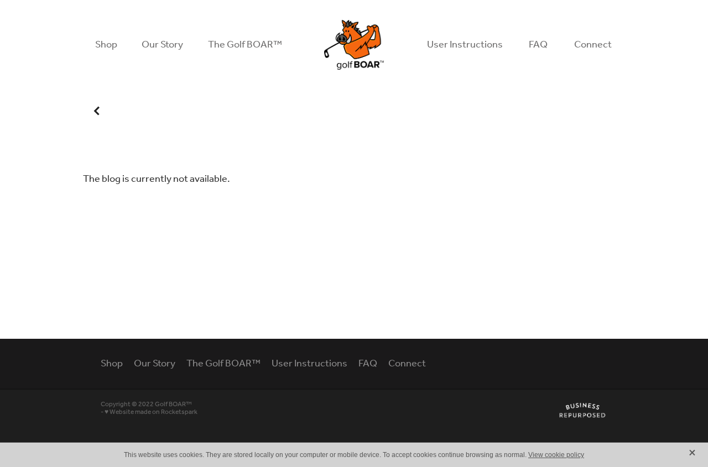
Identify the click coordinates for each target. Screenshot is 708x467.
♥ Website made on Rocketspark (151, 412)
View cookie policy (556, 455)
